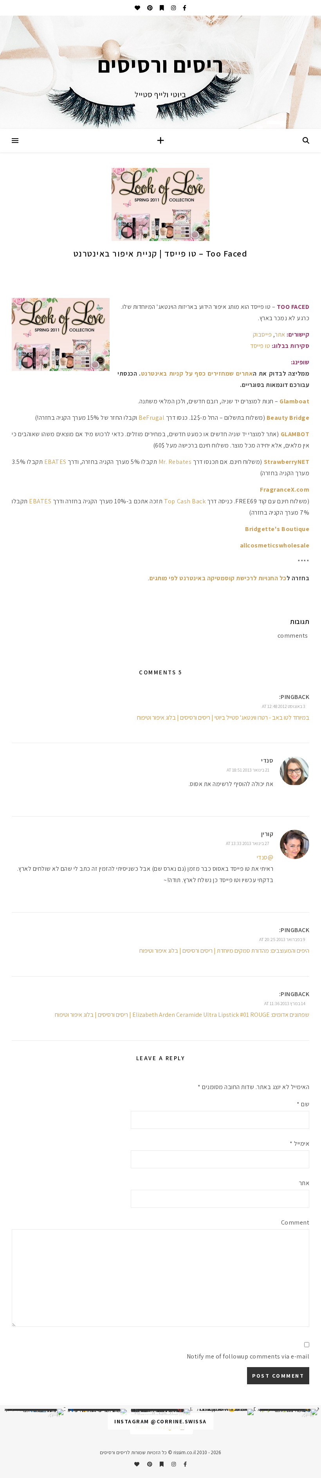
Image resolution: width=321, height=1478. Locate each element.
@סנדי (265, 857)
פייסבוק (262, 334)
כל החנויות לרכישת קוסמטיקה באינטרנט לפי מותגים (218, 578)
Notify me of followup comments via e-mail (248, 1356)
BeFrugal (151, 418)
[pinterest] (149, 7)
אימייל (299, 1143)
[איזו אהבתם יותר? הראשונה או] (160, 1412)
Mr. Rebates (175, 462)
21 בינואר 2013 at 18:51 (248, 770)
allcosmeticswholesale (275, 545)
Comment (295, 1222)
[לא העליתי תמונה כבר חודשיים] (224, 1412)
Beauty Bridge (288, 418)
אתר (281, 334)
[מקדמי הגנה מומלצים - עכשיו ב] (33, 1412)
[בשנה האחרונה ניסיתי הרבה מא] (287, 1412)
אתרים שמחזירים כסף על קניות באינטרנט (197, 373)
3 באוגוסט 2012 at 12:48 (283, 706)
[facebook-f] (184, 7)
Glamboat (294, 401)
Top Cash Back (185, 501)
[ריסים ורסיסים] (160, 72)
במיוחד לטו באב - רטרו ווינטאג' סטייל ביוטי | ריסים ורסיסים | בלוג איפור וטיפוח (223, 717)
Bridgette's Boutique (277, 529)
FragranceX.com (284, 489)
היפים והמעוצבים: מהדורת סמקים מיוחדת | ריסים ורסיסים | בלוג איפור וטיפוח (224, 951)
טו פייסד (260, 346)
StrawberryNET (287, 462)
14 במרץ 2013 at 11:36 (284, 1003)
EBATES (55, 462)
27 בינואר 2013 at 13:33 (247, 843)
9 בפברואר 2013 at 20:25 (282, 939)
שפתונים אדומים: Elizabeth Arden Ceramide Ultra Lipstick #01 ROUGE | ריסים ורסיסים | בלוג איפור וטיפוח (182, 1015)
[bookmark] (161, 7)
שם (303, 1104)
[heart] (137, 7)
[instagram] (173, 7)
